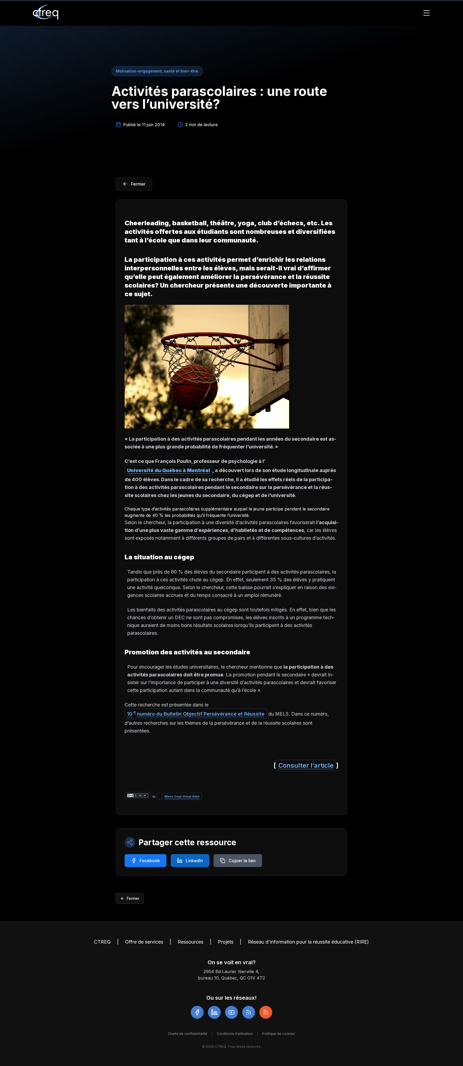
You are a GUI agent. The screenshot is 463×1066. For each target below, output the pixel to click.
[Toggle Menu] (426, 12)
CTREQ (102, 942)
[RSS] (248, 1012)
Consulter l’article (306, 765)
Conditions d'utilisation (235, 1034)
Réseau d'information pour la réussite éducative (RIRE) (308, 942)
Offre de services (144, 942)
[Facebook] (197, 1012)
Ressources (190, 942)
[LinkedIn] (214, 1012)
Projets (225, 942)
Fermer (133, 898)
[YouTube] (231, 1012)
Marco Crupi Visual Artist (182, 796)
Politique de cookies (278, 1034)
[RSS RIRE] (265, 1012)
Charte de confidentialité (187, 1034)
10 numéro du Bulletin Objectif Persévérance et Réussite (195, 713)
